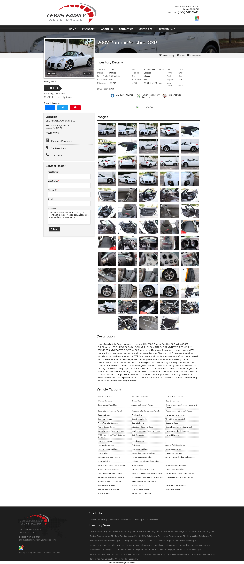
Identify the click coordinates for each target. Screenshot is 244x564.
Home (93, 520)
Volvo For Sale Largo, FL (126, 559)
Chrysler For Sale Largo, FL (201, 531)
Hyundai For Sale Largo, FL (199, 536)
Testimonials (152, 520)
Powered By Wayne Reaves (122, 562)
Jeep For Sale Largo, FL (136, 540)
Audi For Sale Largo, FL (100, 531)
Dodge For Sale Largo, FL (101, 536)
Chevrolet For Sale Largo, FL (174, 531)
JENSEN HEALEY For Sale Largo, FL (106, 540)
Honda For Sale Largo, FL (173, 536)
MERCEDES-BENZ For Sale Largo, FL (107, 545)
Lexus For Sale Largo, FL (187, 540)
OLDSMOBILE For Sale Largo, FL (160, 550)
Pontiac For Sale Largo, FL (102, 554)
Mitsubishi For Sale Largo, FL (130, 550)
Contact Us (36, 552)
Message (52, 208)
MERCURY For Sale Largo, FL (139, 545)
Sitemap (56, 552)
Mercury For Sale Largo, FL (102, 550)
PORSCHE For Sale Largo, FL (190, 550)
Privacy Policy (25, 552)
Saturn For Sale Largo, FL (154, 554)
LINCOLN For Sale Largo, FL (161, 540)
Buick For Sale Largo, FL (148, 531)
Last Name (53, 181)
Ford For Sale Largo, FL (126, 536)
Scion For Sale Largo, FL (179, 554)
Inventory (102, 520)
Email (50, 199)
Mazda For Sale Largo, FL (166, 545)
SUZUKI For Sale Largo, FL (128, 554)
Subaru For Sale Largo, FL (204, 554)
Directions (47, 552)
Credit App (139, 520)
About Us (114, 520)
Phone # (52, 190)
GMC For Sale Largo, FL (149, 536)
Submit (54, 229)
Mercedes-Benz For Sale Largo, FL (196, 545)
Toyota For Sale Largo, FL (101, 559)
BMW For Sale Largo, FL (124, 531)
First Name (53, 172)
